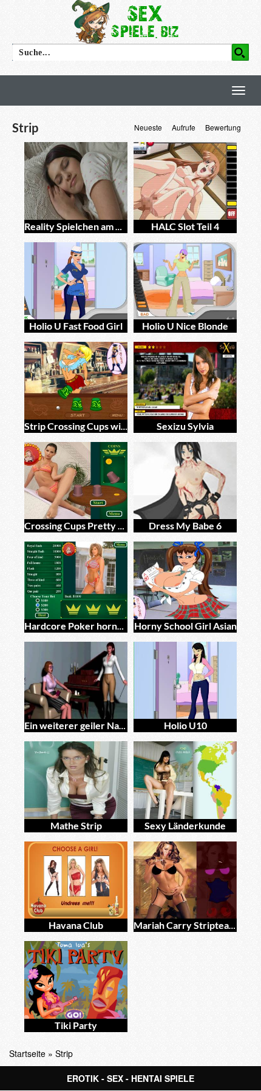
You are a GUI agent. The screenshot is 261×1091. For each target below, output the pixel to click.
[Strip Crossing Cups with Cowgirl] (75, 381)
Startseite (27, 1053)
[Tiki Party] (75, 980)
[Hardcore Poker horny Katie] (75, 580)
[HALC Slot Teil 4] (185, 181)
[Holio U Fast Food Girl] (75, 281)
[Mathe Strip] (75, 780)
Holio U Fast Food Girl (76, 325)
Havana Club (76, 925)
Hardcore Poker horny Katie (85, 625)
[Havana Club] (75, 880)
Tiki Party (76, 1025)
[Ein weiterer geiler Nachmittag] (75, 680)
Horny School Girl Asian (185, 625)
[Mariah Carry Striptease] (185, 880)
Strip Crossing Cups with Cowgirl (95, 426)
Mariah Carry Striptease (186, 925)
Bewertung (223, 127)
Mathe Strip (76, 825)
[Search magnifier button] (240, 52)
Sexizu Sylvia (185, 426)
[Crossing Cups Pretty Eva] (75, 481)
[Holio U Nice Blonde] (185, 281)
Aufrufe (183, 127)
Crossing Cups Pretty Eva (79, 525)
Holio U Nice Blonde (185, 325)
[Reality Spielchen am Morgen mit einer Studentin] (75, 181)
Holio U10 (185, 725)
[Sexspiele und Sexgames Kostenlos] (130, 21)
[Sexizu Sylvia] (185, 381)
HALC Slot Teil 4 (185, 226)
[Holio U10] (185, 680)
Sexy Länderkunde (185, 825)
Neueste (148, 127)
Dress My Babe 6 (185, 525)
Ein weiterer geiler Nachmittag (90, 725)
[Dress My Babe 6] (185, 481)
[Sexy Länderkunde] (185, 780)
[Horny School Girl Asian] (185, 580)
